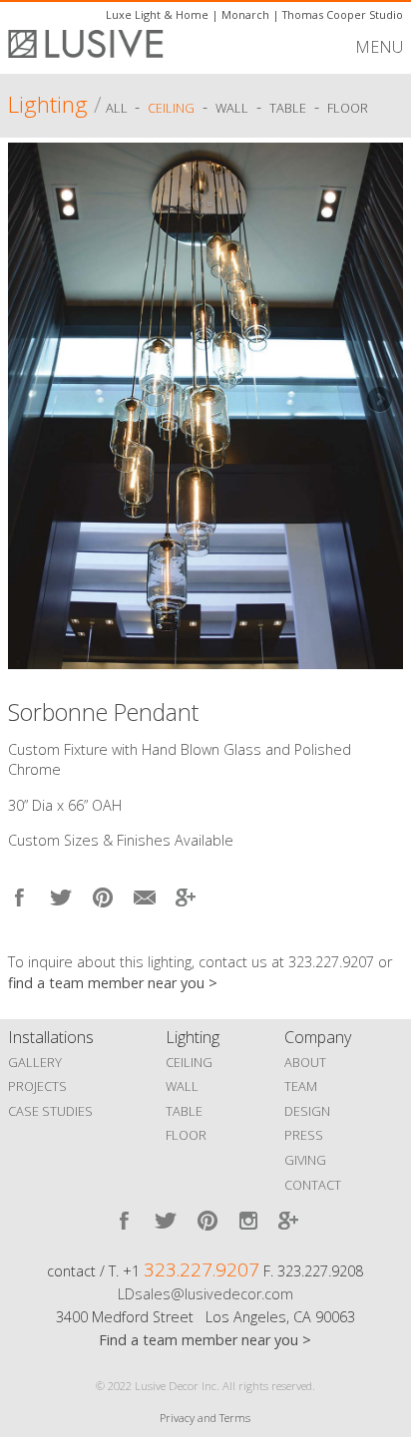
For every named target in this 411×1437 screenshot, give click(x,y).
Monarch (245, 14)
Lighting (48, 104)
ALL (118, 108)
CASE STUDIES (50, 1111)
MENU (379, 47)
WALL (182, 1086)
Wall (231, 108)
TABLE (184, 1111)
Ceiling (171, 108)
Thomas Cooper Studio (342, 14)
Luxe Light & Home (157, 14)
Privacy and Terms (205, 1417)
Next (378, 401)
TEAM (300, 1086)
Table (287, 108)
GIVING (305, 1160)
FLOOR (186, 1135)
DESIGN (307, 1111)
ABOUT (305, 1062)
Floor (347, 108)
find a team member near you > (112, 982)
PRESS (303, 1135)
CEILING (189, 1062)
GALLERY (35, 1062)
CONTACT (312, 1185)
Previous (33, 401)
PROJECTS (37, 1086)
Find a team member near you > (205, 1339)
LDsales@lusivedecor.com (205, 1293)
